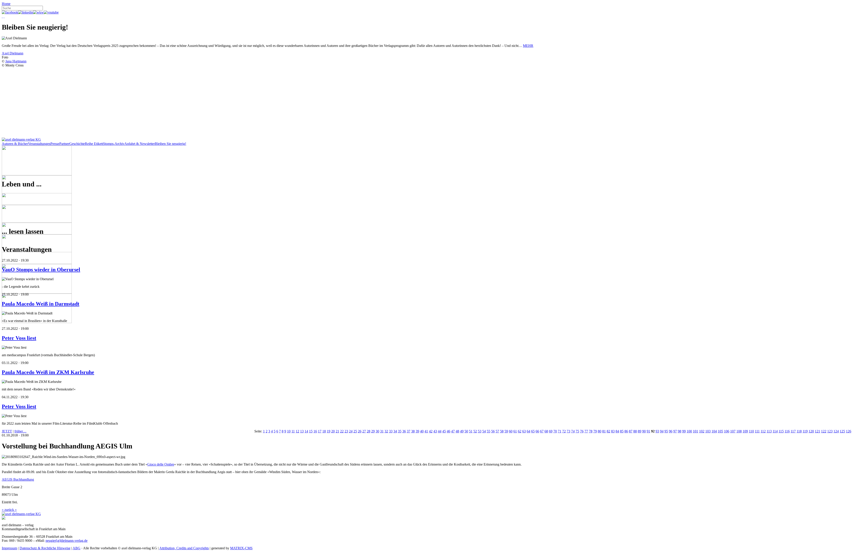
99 (684, 431)
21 (337, 431)
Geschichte (77, 144)
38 (413, 431)
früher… (20, 431)
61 (515, 431)
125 (842, 431)
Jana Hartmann (15, 61)
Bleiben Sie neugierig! (170, 144)
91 (648, 431)
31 (382, 431)
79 (595, 431)
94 (662, 431)
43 (435, 431)
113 (769, 431)
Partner (64, 144)
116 (787, 431)
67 (542, 431)
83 (613, 431)
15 (311, 431)
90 (644, 431)
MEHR (528, 46)
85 (622, 431)
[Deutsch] (2, 16)
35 (399, 431)
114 (775, 431)
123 (830, 431)
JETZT (7, 431)
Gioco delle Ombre (160, 464)
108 (739, 431)
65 (533, 431)
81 (604, 431)
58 (502, 431)
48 (457, 431)
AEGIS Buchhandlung (18, 479)
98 (679, 431)
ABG (76, 548)
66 (537, 431)
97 (675, 431)
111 (757, 431)
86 (626, 431)
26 (359, 431)
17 (319, 431)
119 (805, 431)
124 (836, 431)
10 (289, 431)
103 (708, 431)
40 (422, 431)
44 (439, 431)
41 (426, 431)
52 (475, 431)
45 (444, 431)
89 (639, 431)
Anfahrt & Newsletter (139, 144)
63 (524, 431)
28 (368, 431)
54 (484, 431)
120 (811, 431)
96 (670, 431)
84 (617, 431)
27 (364, 431)
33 (391, 431)
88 (635, 431)
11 (293, 431)
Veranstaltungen (39, 144)
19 (328, 431)
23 (346, 431)
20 (333, 431)
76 (582, 431)
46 (448, 431)
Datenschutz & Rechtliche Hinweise (45, 548)
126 (848, 431)
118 (799, 431)
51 (470, 431)
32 (386, 431)
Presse (54, 144)
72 (564, 431)
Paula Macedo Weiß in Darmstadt (40, 304)
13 (302, 431)
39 (417, 431)
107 (732, 431)
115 (781, 431)
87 (630, 431)
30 (377, 431)
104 (714, 431)
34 (395, 431)
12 (297, 431)
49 (462, 431)
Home (6, 4)
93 (657, 431)
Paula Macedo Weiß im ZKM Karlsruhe (48, 372)
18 (324, 431)
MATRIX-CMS (241, 548)
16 (315, 431)
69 (550, 431)
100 (689, 431)
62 (519, 431)
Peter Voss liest (19, 338)
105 (720, 431)
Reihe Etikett (94, 144)
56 (493, 431)
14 (306, 431)
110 (751, 431)
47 (453, 431)
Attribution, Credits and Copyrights (184, 548)
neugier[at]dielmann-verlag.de (67, 540)
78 (590, 431)
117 (793, 431)
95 (666, 431)
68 (546, 431)
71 (559, 431)
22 (342, 431)
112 (763, 431)
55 (488, 431)
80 (599, 431)
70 (555, 431)
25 (355, 431)
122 (823, 431)
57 (497, 431)
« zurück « (9, 510)
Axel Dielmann (12, 53)
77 (586, 431)
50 (466, 431)
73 (568, 431)
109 (745, 431)
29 (373, 431)
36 (404, 431)
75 (577, 431)
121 (817, 431)
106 (726, 431)
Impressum (9, 548)
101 (695, 431)
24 (351, 431)
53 (479, 431)
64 (528, 431)
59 (506, 431)
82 (608, 431)
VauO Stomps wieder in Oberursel (41, 269)
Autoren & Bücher (15, 144)
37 (408, 431)
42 (430, 431)
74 (573, 431)
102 (701, 431)
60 (510, 431)
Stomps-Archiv (113, 144)
